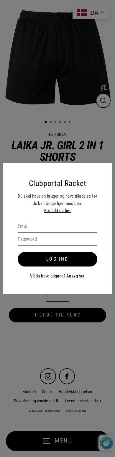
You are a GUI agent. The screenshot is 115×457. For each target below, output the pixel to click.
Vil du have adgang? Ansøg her (57, 276)
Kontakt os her (57, 210)
